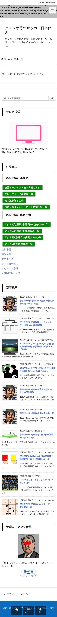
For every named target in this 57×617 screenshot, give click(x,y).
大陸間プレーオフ (11, 273)
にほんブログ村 (28, 575)
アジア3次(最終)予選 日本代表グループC (26, 224)
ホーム (7, 59)
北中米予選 (7, 258)
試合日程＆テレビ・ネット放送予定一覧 (26, 206)
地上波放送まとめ (14, 200)
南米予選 (6, 254)
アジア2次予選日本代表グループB (23, 237)
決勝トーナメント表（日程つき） (22, 187)
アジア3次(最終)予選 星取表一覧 (22, 230)
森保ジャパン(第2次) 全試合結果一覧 (37, 413)
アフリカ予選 (9, 263)
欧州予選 (6, 249)
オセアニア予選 (10, 268)
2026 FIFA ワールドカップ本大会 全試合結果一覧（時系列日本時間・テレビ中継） (37, 346)
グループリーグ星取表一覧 (19, 193)
